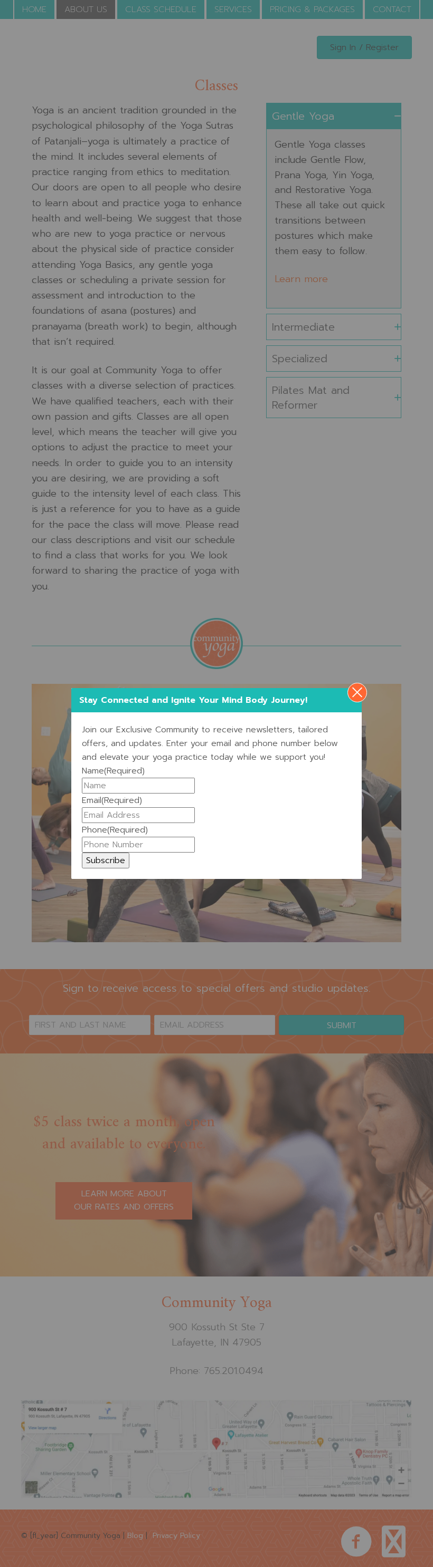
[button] (357, 692)
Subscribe (105, 860)
